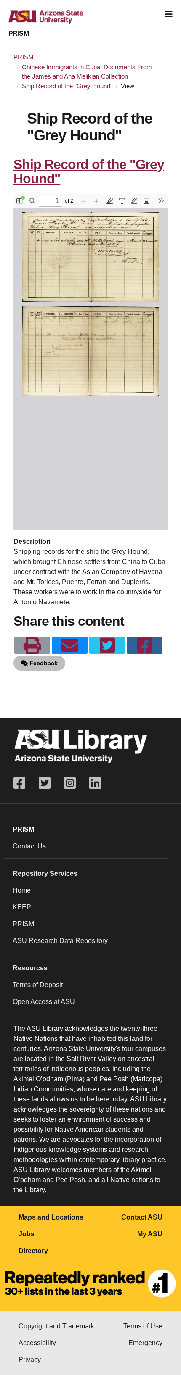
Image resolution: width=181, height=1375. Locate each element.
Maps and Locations (51, 1217)
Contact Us (29, 846)
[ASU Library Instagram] (70, 783)
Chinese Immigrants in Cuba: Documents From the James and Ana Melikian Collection (87, 72)
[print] (32, 645)
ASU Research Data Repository (60, 940)
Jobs (27, 1234)
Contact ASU (141, 1217)
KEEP (22, 907)
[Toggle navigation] (169, 14)
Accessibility (37, 1342)
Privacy (30, 1359)
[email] (70, 645)
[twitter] (107, 645)
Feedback (43, 663)
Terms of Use (142, 1326)
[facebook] (144, 645)
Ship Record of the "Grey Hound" (67, 86)
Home (22, 890)
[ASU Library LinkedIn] (95, 783)
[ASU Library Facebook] (22, 783)
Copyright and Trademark (56, 1326)
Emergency (145, 1342)
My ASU (149, 1234)
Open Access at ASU (44, 1001)
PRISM (18, 33)
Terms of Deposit (38, 984)
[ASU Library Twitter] (44, 783)
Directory (33, 1250)
